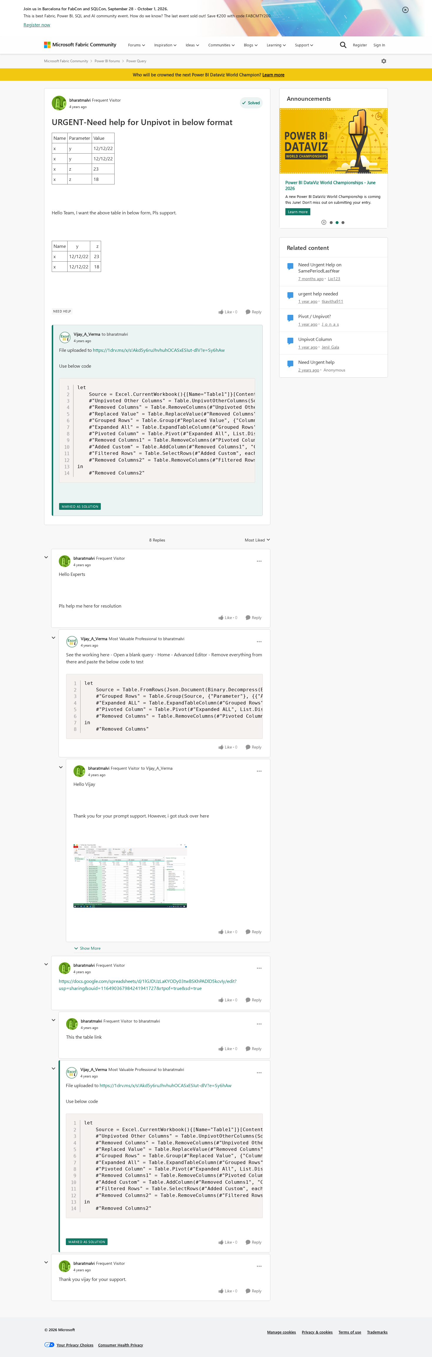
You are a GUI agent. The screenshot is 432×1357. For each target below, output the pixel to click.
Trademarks (377, 1331)
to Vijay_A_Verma (157, 768)
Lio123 (334, 278)
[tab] (331, 222)
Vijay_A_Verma (87, 334)
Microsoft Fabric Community (66, 61)
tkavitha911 (332, 301)
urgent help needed (318, 294)
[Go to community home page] (80, 45)
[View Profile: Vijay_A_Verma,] (65, 337)
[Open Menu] (384, 61)
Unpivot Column (315, 339)
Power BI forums (107, 61)
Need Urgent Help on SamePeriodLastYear (319, 268)
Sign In (379, 44)
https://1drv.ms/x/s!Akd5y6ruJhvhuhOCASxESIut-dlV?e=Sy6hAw (159, 350)
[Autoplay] (324, 222)
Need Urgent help (316, 362)
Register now (37, 24)
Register (360, 44)
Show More (90, 948)
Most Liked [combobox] (257, 540)
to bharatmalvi (115, 334)
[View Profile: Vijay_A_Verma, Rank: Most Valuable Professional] (72, 642)
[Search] (343, 44)
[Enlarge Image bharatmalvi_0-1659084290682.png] (130, 876)
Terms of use (350, 1331)
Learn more (273, 75)
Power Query (136, 61)
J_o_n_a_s (330, 324)
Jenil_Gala (330, 347)
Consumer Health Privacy (120, 1344)
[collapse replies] (46, 557)
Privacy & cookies (317, 1331)
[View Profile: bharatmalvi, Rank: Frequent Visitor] (59, 103)
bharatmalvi (80, 100)
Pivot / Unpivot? (314, 316)
